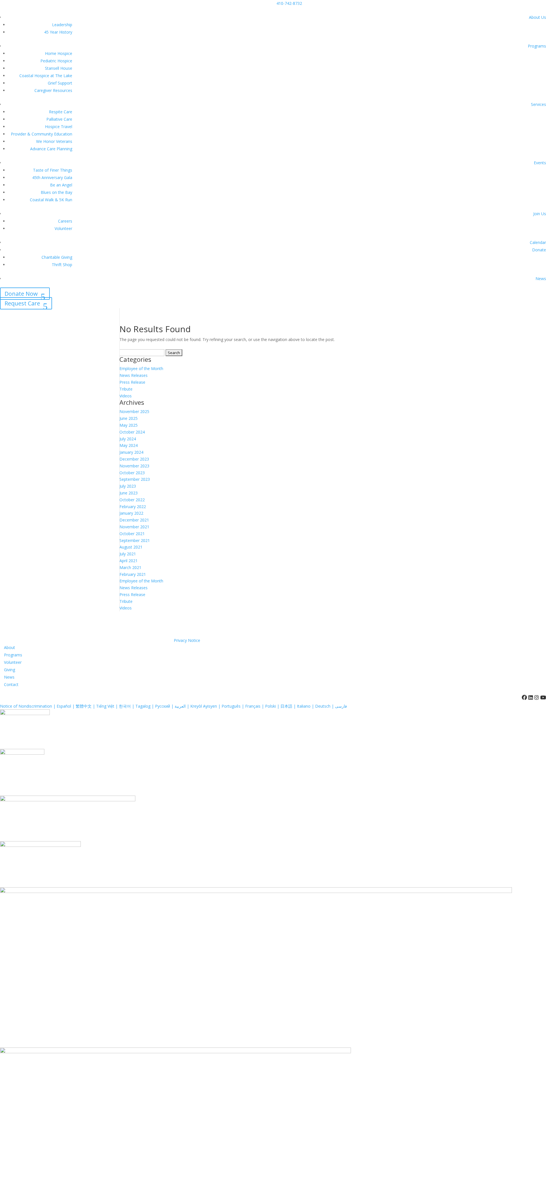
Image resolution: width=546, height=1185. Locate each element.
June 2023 (128, 493)
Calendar (538, 242)
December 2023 (134, 459)
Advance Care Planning (51, 148)
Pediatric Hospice (56, 60)
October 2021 (132, 533)
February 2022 (132, 506)
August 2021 (130, 547)
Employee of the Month (141, 368)
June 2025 (128, 418)
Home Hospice (58, 53)
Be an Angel (61, 185)
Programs (537, 46)
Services (538, 104)
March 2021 (130, 567)
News (540, 278)
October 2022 (132, 499)
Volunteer (63, 228)
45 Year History (58, 32)
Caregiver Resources (53, 90)
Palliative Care (59, 119)
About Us (537, 17)
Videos (125, 396)
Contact (11, 684)
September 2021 (134, 540)
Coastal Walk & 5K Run (51, 199)
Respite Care (60, 111)
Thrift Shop (62, 264)
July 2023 (127, 486)
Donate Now (21, 293)
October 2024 (132, 432)
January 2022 (131, 513)
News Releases (133, 375)
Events (540, 162)
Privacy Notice (187, 640)
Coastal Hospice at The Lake (45, 75)
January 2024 (131, 452)
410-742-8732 (289, 3)
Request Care (22, 303)
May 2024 (128, 445)
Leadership (62, 24)
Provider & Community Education (41, 134)
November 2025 (134, 411)
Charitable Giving (57, 257)
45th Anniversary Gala (52, 177)
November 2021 (134, 526)
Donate (539, 249)
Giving (9, 669)
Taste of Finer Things (52, 170)
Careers (65, 221)
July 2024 (127, 438)
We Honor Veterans (54, 141)
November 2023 (134, 466)
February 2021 (132, 574)
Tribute (126, 389)
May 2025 (128, 425)
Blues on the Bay (56, 192)
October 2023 (132, 472)
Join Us (539, 213)
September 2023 (134, 479)
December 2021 (134, 520)
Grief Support (60, 83)
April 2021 (128, 560)
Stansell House (58, 68)
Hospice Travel (58, 126)
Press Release (132, 382)
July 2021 (127, 553)
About (9, 647)
